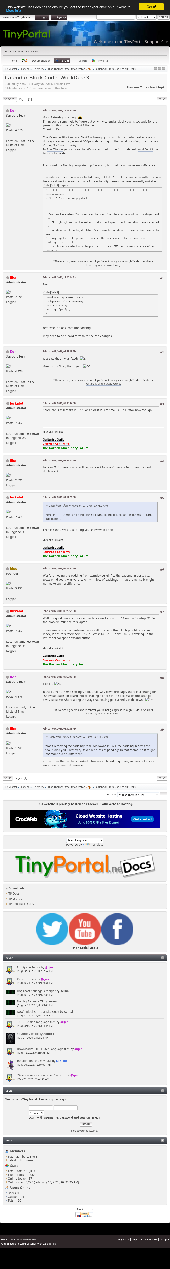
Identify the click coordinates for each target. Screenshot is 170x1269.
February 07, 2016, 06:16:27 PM (59, 568)
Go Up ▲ (165, 1239)
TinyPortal (123, 1239)
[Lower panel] (159, 69)
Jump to (111, 794)
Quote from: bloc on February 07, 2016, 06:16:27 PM (78, 737)
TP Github (15, 899)
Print (162, 99)
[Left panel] (155, 69)
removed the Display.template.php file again (75, 165)
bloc (13, 568)
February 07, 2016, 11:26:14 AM (59, 277)
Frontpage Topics (28, 967)
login (52, 1099)
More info (13, 10)
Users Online (20, 1188)
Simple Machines (28, 1239)
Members (17, 1151)
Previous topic (137, 87)
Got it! (151, 6)
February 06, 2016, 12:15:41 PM (59, 110)
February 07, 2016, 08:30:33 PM (59, 728)
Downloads (16, 888)
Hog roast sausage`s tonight (36, 991)
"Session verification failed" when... (41, 1075)
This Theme (55, 149)
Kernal (64, 991)
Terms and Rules (148, 1239)
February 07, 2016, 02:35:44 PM (59, 403)
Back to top (85, 1209)
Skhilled (62, 1061)
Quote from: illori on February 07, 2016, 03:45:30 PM (78, 505)
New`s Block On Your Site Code (38, 1012)
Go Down (10, 99)
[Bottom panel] (163, 69)
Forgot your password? (84, 1130)
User (8, 1090)
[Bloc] (8, 594)
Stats (8, 1140)
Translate (96, 844)
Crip (88, 69)
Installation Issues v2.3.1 (34, 1061)
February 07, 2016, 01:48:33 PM (59, 351)
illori (14, 277)
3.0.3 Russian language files (36, 1022)
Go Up (7, 778)
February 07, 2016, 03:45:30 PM (59, 460)
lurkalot (16, 403)
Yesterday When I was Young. (103, 265)
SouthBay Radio (28, 1034)
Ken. (14, 110)
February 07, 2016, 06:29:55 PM (59, 611)
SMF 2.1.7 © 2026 (9, 1239)
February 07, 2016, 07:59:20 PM (59, 676)
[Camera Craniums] (8, 428)
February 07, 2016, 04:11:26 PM (59, 497)
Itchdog (49, 1034)
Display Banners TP (30, 1001)
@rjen (49, 967)
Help (134, 1239)
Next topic (157, 87)
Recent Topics (26, 979)
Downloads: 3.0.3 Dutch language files (43, 1049)
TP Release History (21, 904)
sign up (65, 1099)
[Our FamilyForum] (8, 136)
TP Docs (13, 893)
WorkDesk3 (145, 149)
